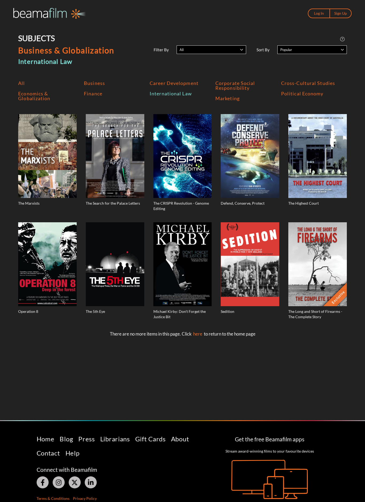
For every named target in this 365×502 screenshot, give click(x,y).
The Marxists (29, 203)
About (180, 439)
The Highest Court (303, 203)
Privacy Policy (85, 498)
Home (46, 439)
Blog (66, 439)
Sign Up (340, 13)
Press (86, 439)
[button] (211, 49)
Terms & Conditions (53, 498)
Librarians (115, 439)
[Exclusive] (317, 264)
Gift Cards (150, 439)
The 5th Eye (95, 311)
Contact (48, 453)
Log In (319, 13)
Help (72, 453)
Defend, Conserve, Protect (243, 203)
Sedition (227, 311)
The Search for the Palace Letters (113, 203)
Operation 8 (28, 311)
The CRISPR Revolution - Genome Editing (181, 206)
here (197, 334)
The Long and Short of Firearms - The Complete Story (315, 314)
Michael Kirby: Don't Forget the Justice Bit (179, 314)
